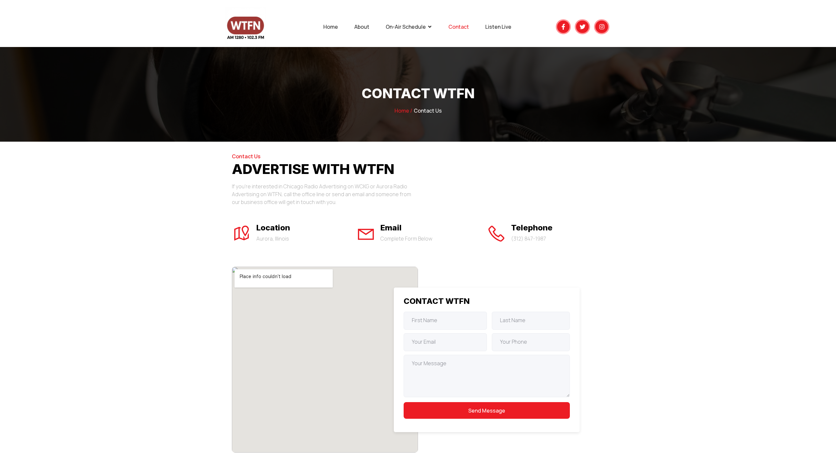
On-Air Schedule (406, 26)
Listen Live (498, 26)
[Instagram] (601, 27)
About (361, 26)
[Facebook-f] (563, 27)
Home (330, 26)
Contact (458, 26)
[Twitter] (582, 27)
